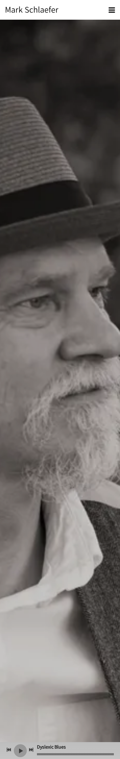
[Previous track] (9, 750)
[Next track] (31, 750)
